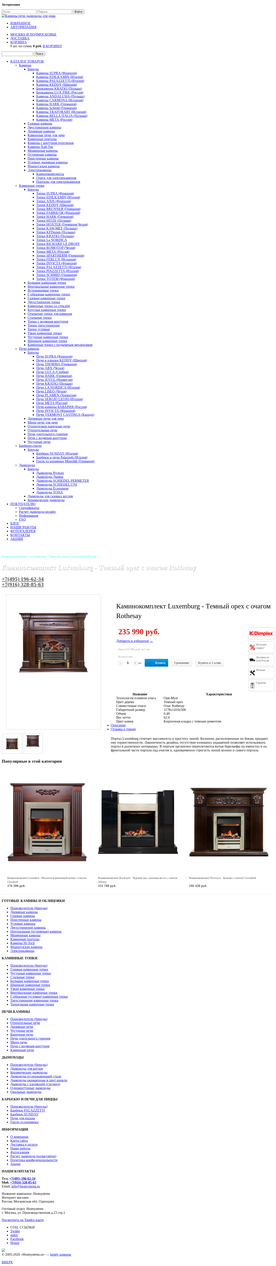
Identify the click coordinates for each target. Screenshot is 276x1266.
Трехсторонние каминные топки (34, 1000)
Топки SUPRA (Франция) (55, 193)
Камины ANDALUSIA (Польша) (60, 96)
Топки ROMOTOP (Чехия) (55, 248)
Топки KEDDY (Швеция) (55, 205)
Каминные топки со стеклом (49, 306)
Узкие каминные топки (45, 333)
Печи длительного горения (47, 434)
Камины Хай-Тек (40, 147)
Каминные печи (22, 1050)
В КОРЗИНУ (52, 46)
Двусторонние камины (44, 127)
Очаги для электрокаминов (56, 178)
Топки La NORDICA (51, 240)
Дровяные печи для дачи (46, 418)
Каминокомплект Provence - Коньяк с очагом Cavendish (222, 878)
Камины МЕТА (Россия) (54, 119)
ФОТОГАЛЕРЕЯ (23, 531)
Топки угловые (39, 329)
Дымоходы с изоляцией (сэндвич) (35, 1084)
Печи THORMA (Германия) (56, 364)
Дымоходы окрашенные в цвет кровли (38, 1080)
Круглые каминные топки (47, 310)
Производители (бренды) (28, 908)
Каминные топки (31, 185)
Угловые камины (22, 923)
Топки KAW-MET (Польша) (56, 228)
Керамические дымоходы (46, 500)
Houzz (14, 1243)
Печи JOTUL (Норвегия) (54, 380)
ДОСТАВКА (20, 38)
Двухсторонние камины (28, 927)
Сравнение (181, 662)
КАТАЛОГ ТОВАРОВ (27, 61)
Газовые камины (40, 123)
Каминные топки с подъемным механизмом (60, 345)
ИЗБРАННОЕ (20, 23)
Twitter (15, 1231)
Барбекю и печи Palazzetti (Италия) (61, 457)
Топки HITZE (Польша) (53, 220)
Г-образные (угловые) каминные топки (39, 996)
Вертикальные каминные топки (51, 286)
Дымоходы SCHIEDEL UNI (56, 484)
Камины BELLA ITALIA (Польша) (61, 116)
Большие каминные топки (47, 282)
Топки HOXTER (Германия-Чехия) (62, 224)
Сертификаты (29, 508)
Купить (160, 662)
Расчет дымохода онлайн (37, 512)
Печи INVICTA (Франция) (55, 411)
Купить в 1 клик (209, 662)
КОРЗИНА (18, 42)
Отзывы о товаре (123, 729)
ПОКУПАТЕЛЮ (22, 504)
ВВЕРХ (7, 1262)
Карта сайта (19, 1140)
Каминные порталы (42, 139)
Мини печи (18, 1042)
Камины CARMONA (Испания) (59, 100)
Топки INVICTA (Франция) (56, 263)
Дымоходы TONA (49, 492)
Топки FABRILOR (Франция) (58, 213)
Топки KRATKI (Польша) (55, 236)
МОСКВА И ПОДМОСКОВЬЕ (33, 34)
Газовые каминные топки (46, 298)
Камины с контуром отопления (51, 143)
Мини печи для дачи (43, 422)
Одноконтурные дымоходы (30, 1088)
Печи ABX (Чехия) (50, 368)
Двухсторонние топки (44, 302)
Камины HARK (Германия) (56, 104)
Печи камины (29, 348)
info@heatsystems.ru (25, 1186)
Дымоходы (27, 465)
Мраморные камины (43, 150)
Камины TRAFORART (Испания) (61, 112)
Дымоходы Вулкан (50, 473)
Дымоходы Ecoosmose (52, 488)
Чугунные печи (39, 442)
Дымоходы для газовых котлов (50, 496)
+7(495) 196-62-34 (23, 579)
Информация (28, 515)
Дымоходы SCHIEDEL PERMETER (62, 480)
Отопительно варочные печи (49, 426)
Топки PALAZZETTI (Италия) (58, 267)
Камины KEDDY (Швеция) (56, 84)
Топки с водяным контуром (48, 321)
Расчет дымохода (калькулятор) (33, 1156)
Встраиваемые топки (43, 290)
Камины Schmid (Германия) (56, 108)
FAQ (22, 519)
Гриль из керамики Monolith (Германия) (65, 461)
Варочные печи (21, 1034)
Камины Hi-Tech (22, 943)
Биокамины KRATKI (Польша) (59, 88)
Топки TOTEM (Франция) (55, 279)
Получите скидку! (261, 646)
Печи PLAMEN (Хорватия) (56, 395)
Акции (15, 1164)
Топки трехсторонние (44, 325)
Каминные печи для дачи (46, 135)
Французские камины (44, 166)
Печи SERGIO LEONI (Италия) (59, 399)
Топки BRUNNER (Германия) (58, 209)
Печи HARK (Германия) (54, 376)
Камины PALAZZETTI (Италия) (60, 81)
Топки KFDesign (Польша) (55, 232)
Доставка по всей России (262, 659)
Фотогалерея (19, 1152)
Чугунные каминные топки (48, 337)
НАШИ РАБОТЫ (23, 527)
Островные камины (42, 154)
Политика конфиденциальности (34, 1160)
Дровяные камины (41, 131)
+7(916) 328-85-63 (23, 584)
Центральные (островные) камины (35, 931)
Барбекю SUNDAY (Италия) (57, 453)
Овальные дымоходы (25, 1092)
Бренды (33, 69)
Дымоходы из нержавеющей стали (35, 1076)
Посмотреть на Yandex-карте (23, 1220)
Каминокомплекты (50, 174)
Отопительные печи (42, 430)
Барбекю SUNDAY (24, 1114)
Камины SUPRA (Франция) (56, 73)
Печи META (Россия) (51, 403)
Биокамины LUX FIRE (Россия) (59, 92)
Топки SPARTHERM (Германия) (60, 255)
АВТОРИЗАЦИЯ (23, 27)
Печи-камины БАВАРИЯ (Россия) (61, 407)
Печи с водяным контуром (47, 438)
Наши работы (20, 1148)
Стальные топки (40, 317)
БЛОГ (14, 523)
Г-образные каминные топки (49, 294)
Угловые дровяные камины (48, 162)
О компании (19, 1137)
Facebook (17, 1239)
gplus (14, 1235)
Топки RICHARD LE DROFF (58, 244)
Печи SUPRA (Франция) (54, 356)
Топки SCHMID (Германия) (56, 275)
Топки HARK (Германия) (55, 216)
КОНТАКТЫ (20, 535)
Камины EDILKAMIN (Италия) (59, 77)
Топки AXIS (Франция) (53, 201)
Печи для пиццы (22, 1118)
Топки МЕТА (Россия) (52, 251)
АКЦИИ (16, 539)
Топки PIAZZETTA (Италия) (57, 271)
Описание (118, 725)
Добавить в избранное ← (134, 641)
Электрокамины (40, 170)
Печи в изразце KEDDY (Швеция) (61, 360)
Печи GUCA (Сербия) (52, 372)
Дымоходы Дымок (49, 477)
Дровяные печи (21, 1027)
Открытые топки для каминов (50, 314)
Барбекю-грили (30, 446)
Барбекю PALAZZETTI (27, 1110)
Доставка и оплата (24, 1144)
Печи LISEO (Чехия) (51, 391)
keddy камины (60, 1254)
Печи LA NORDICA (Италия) (58, 387)
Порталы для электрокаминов (58, 182)
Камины (25, 65)
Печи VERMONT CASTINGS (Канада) (65, 414)
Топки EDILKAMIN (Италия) (58, 197)
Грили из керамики (24, 1122)
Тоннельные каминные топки (32, 1004)
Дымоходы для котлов (26, 1068)
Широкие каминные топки (47, 341)
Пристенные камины (43, 158)
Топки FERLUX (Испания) (56, 259)
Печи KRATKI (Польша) (54, 383)
